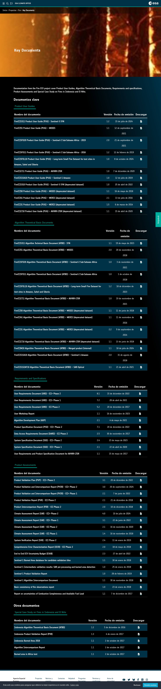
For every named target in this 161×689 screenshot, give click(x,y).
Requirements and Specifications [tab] (30, 378)
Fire (19, 10)
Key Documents (28, 10)
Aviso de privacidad (110, 679)
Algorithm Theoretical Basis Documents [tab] (34, 222)
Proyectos (12, 10)
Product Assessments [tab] (25, 465)
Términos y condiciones (96, 679)
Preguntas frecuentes (82, 679)
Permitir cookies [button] (150, 685)
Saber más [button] (74, 685)
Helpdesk (71, 678)
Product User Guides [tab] (25, 106)
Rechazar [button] (137, 685)
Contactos (61, 678)
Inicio (5, 10)
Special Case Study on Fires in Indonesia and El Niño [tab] (40, 612)
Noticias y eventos (49, 679)
